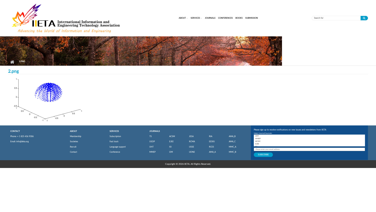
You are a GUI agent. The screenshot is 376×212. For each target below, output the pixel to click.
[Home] (66, 18)
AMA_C (232, 142)
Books (239, 18)
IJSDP (152, 142)
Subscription (115, 136)
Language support (118, 147)
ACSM (172, 136)
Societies (74, 142)
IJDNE (192, 152)
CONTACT (15, 131)
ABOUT (73, 131)
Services (195, 18)
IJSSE (191, 147)
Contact (73, 152)
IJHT (151, 147)
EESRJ (212, 142)
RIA (210, 136)
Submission (251, 18)
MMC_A (232, 147)
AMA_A (212, 152)
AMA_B (232, 136)
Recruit (73, 147)
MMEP (152, 152)
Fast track (114, 142)
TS (150, 136)
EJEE (171, 142)
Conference (115, 152)
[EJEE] (309, 144)
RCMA (192, 142)
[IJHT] (309, 136)
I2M (171, 152)
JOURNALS (154, 131)
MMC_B (232, 152)
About (182, 18)
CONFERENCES (225, 18)
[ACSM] (309, 141)
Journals (210, 18)
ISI (170, 147)
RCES (211, 147)
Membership (75, 136)
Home (12, 62)
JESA (191, 136)
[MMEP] (309, 138)
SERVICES (114, 131)
